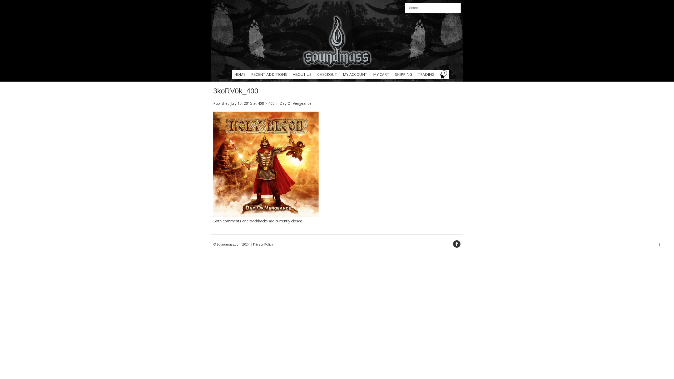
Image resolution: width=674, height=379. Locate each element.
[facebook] (457, 244)
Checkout (327, 74)
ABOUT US (302, 74)
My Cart (381, 74)
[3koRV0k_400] (266, 215)
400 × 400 (266, 103)
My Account (355, 74)
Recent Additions (269, 74)
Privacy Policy (263, 244)
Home (239, 74)
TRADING (426, 74)
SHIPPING (403, 74)
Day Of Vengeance (295, 103)
